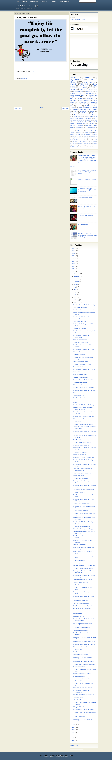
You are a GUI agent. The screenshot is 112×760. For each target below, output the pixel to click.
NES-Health (85, 84)
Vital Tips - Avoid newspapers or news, (84, 664)
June (75, 289)
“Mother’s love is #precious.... (81, 600)
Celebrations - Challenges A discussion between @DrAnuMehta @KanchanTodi (87, 189)
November (77, 276)
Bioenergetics (73, 143)
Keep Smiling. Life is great (80, 374)
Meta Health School (64, 1)
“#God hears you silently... (80, 307)
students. (75, 104)
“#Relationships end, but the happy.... (83, 529)
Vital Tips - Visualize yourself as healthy (84, 310)
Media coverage (78, 91)
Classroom (76, 97)
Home (17, 1)
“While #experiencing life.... (80, 382)
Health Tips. (89, 118)
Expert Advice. (82, 102)
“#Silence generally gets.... (80, 339)
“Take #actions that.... (79, 366)
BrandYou (73, 745)
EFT (71, 105)
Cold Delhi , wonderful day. (80, 377)
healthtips (78, 146)
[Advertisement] (41, 93)
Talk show (85, 97)
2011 (73, 737)
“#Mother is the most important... (82, 673)
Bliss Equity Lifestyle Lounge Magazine (85, 114)
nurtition (74, 136)
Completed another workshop (81, 611)
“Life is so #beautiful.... (79, 560)
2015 (73, 727)
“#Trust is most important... (80, 716)
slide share (80, 132)
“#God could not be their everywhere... (84, 489)
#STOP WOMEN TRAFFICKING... (82, 608)
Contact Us (44, 1)
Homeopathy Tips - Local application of (84, 641)
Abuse (92, 111)
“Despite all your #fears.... (80, 352)
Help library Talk (87, 143)
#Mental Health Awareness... (81, 654)
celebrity (95, 139)
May (75, 292)
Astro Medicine (92, 137)
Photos (73, 77)
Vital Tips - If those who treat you (82, 652)
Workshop (89, 91)
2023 (73, 256)
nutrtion (79, 105)
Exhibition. (73, 100)
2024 (73, 253)
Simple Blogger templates (67, 755)
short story (74, 141)
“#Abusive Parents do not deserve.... (83, 579)
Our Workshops (34, 1)
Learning (72, 125)
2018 (73, 269)
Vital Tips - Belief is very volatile (82, 364)
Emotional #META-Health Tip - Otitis (83, 379)
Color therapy (93, 109)
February (76, 300)
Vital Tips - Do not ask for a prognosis (83, 387)
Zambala (72, 146)
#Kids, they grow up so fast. (81, 361)
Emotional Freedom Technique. (80, 121)
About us (24, 1)
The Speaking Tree (90, 127)
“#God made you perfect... (80, 321)
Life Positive (84, 113)
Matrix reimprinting (84, 107)
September (77, 281)
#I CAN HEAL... (77, 584)
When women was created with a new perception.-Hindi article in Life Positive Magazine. (87, 235)
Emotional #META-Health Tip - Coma (83, 709)
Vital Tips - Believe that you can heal (83, 424)
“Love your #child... (78, 649)
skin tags (52, 756)
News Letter (81, 145)
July (75, 287)
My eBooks (53, 1)
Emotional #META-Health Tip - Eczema (84, 369)
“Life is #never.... (78, 421)
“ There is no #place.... (79, 475)
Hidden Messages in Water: (85, 197)
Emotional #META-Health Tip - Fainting (84, 305)
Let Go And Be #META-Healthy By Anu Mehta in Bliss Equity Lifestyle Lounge (87, 171)
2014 (73, 729)
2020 (73, 263)
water (92, 104)
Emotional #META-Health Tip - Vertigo (83, 405)
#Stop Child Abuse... (79, 700)
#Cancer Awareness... (79, 676)
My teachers (74, 145)
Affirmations (80, 125)
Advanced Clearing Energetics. (89, 134)
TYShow (88, 145)
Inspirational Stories (83, 139)
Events (80, 93)
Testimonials (91, 123)
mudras (90, 146)
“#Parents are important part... (81, 646)
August (76, 284)
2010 (73, 740)
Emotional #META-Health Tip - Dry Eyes (84, 390)
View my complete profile (78, 19)
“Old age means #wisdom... (81, 582)
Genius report (93, 89)
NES (75, 111)
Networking (90, 98)
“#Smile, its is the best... (80, 454)
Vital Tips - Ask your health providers (83, 605)
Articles (72, 89)
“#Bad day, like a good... (80, 452)
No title (75, 402)
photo (88, 120)
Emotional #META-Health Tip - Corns (83, 661)
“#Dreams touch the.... (79, 395)
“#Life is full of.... (78, 372)
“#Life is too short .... (79, 697)
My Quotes (24, 78)
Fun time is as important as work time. (83, 416)
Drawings (80, 143)
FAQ (92, 88)
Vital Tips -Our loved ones (80, 478)
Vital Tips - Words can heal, (81, 440)
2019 (73, 266)
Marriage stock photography (61, 756)
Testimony (93, 145)
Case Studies (88, 125)
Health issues (88, 82)
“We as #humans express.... (81, 342)
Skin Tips (89, 129)
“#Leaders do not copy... (80, 328)
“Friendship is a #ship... (79, 666)
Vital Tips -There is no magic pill (82, 442)
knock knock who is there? (77, 129)
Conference (82, 89)
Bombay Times (88, 132)
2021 (73, 261)
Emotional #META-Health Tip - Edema (83, 349)
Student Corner (79, 127)
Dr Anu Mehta (27, 6)
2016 (73, 724)
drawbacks (83, 111)
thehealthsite (84, 138)
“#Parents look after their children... (83, 687)
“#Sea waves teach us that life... (82, 526)
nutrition (84, 88)
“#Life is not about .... (79, 392)
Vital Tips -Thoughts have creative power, (84, 565)
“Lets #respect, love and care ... (82, 473)
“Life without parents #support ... (82, 627)
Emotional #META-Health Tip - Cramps (84, 644)
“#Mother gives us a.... (79, 492)
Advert (80, 141)
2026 (73, 248)
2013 (73, 732)
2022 (73, 258)
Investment (46, 756)
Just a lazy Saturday (79, 616)
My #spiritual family (83, 224)
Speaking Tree (81, 123)
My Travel (85, 104)
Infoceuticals (73, 113)
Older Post (65, 108)
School (90, 139)
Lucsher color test (78, 116)
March (75, 297)
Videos (87, 77)
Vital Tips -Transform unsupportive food (84, 694)
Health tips (73, 84)
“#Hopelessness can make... (81, 510)
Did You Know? (73, 139)
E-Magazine (80, 130)
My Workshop (90, 93)
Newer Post (18, 108)
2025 (73, 250)
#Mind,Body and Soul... (79, 563)
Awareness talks (92, 95)
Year (77, 745)
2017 (73, 271)
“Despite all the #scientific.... (81, 630)
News (91, 121)
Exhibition (86, 136)
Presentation (93, 102)
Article (87, 116)
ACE (80, 136)
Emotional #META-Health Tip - (81, 445)
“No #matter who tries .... (80, 385)
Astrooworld (93, 141)
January (76, 302)
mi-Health (78, 134)
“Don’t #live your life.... (79, 419)
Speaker (95, 120)
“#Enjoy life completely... (26, 17)
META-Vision (88, 105)
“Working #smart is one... (80, 544)
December (77, 274)
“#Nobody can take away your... (82, 503)
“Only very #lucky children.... (81, 603)
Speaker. (94, 113)
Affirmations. (86, 141)
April (75, 294)
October (76, 279)
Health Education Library (77, 95)
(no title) (72, 166)
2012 (73, 735)
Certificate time (77, 613)
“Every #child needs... (79, 707)
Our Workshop (84, 100)
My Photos (83, 86)
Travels (80, 98)
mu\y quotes (84, 146)
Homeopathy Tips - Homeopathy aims (83, 457)
